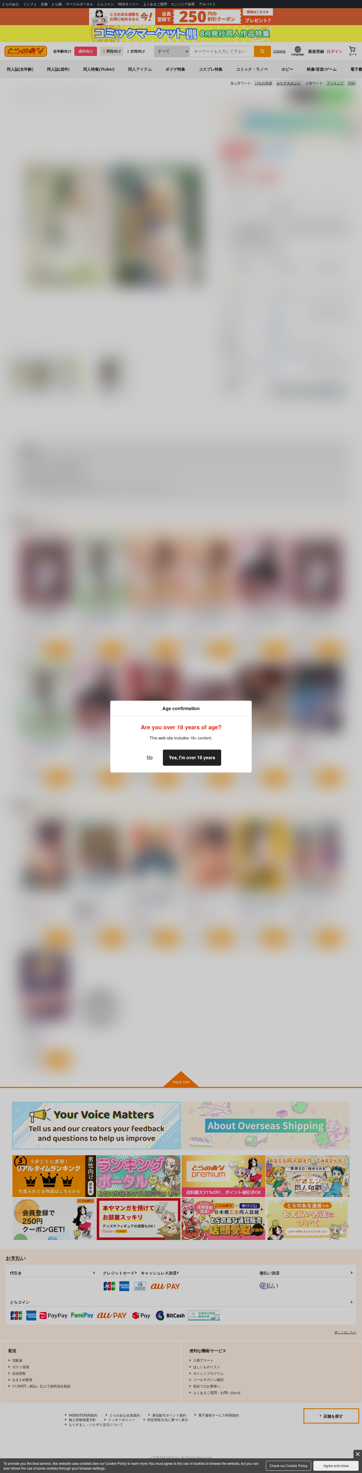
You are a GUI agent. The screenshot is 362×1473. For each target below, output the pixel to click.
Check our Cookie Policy (288, 1465)
